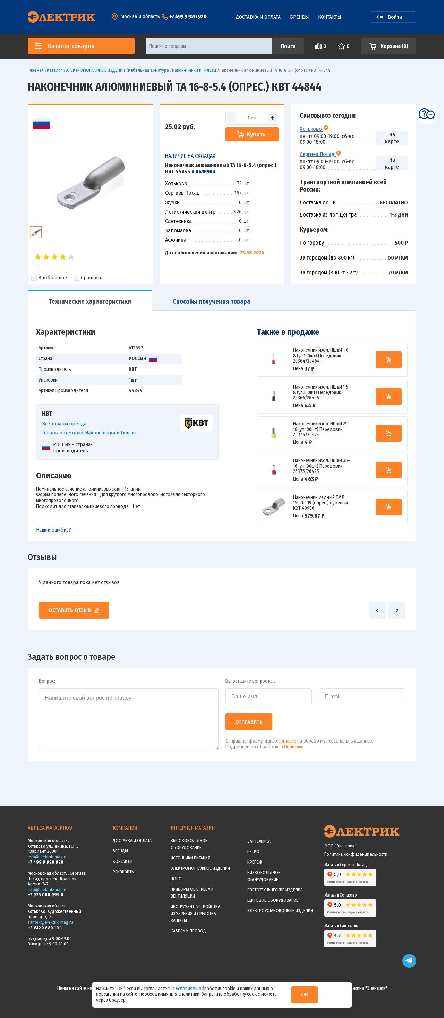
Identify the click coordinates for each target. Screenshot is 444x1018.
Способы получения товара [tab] (211, 301)
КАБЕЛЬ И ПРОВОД (188, 930)
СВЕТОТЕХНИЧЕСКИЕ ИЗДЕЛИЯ (275, 889)
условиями (187, 989)
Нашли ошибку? (53, 530)
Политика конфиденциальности (355, 854)
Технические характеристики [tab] (90, 301)
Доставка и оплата (258, 17)
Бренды (299, 17)
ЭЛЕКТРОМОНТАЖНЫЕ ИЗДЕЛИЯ (200, 868)
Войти (395, 17)
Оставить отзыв (70, 610)
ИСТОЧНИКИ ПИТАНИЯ (190, 857)
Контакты (329, 17)
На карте (392, 137)
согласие (287, 741)
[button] (377, 610)
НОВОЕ (177, 878)
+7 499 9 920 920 (188, 16)
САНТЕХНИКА (259, 841)
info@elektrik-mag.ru (48, 856)
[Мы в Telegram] (409, 966)
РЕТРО (253, 851)
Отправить (249, 722)
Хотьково (311, 129)
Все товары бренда (64, 424)
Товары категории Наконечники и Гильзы (89, 433)
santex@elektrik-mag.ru (50, 922)
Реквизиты (124, 871)
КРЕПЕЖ (254, 862)
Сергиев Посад (318, 154)
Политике (294, 747)
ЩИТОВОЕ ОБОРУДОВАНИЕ (272, 900)
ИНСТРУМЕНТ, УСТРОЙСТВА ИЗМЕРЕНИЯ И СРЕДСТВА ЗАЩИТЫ (195, 913)
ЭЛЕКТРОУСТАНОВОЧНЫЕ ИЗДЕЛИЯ (280, 910)
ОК (304, 994)
